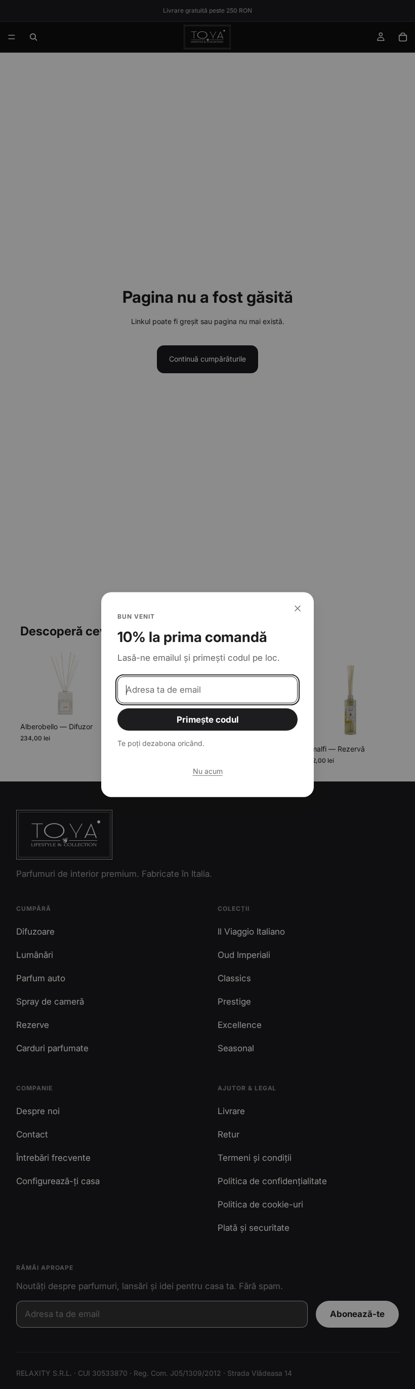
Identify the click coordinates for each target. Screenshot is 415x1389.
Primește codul (208, 720)
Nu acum (208, 770)
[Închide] (297, 608)
